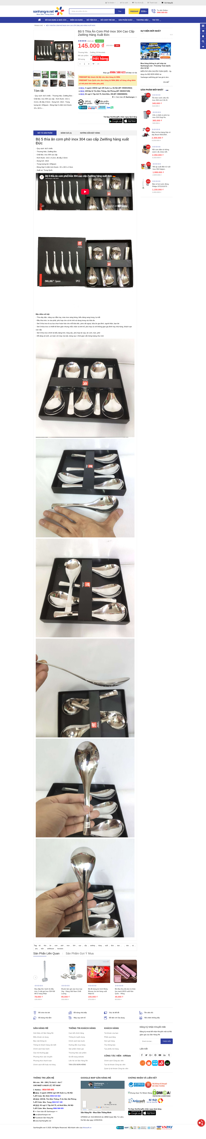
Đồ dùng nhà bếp (80, 1012)
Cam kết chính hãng (76, 1033)
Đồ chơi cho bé (44, 1012)
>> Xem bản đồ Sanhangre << (46, 1111)
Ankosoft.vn (87, 1128)
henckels (60, 949)
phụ (36, 949)
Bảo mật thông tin (40, 1041)
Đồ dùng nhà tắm (45, 1018)
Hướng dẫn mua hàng (77, 1045)
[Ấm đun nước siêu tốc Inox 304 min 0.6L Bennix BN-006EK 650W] (146, 97)
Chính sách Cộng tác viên (114, 1061)
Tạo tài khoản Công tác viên (114, 1065)
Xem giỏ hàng (109, 1041)
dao (118, 945)
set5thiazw (50, 949)
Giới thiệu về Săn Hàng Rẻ (43, 1033)
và (133, 945)
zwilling (92, 945)
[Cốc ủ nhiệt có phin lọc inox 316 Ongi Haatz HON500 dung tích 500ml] (146, 115)
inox (68, 945)
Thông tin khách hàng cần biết (44, 1045)
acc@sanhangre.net (43, 1114)
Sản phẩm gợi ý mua (80, 953)
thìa (45, 945)
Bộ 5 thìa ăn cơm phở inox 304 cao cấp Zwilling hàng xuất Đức (70, 25)
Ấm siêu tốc (148, 1012)
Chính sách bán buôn (77, 1041)
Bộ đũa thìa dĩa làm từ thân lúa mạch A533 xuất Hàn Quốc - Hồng (125, 991)
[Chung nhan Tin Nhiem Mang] (140, 1093)
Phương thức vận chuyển (42, 1057)
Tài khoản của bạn (111, 1033)
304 (74, 945)
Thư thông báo (109, 1045)
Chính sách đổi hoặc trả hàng (44, 1065)
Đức (112, 945)
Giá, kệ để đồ (114, 1012)
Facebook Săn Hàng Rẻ (44, 1118)
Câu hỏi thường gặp (40, 1053)
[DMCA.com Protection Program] (161, 1093)
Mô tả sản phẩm (45, 133)
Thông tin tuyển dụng (77, 1037)
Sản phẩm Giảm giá (76, 1049)
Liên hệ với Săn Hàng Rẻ (78, 1061)
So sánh (125, 3)
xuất (106, 945)
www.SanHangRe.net (43, 1121)
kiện (42, 949)
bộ (40, 945)
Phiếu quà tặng (110, 1037)
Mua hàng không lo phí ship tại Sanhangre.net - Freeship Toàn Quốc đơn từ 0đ (156, 65)
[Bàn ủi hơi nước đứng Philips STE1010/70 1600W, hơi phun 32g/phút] (146, 184)
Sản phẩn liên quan (46, 953)
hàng (100, 945)
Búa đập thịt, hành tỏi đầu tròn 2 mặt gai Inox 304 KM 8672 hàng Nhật (44, 991)
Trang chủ (38, 25)
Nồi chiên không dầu (152, 1018)
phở (62, 945)
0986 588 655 (162, 12)
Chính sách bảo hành (41, 1049)
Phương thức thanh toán (42, 1061)
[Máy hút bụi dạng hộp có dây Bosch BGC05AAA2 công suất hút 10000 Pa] (146, 132)
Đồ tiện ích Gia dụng (117, 1018)
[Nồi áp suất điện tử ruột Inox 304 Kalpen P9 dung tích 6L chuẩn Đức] (146, 166)
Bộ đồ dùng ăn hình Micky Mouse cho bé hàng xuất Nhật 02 (98, 991)
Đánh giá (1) (66, 133)
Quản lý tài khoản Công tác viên (116, 1068)
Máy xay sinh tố (79, 1018)
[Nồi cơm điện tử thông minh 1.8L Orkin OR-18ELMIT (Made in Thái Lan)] (146, 149)
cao (80, 945)
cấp (85, 945)
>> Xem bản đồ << (125, 97)
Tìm (119, 11)
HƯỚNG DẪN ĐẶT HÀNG (90, 133)
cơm (56, 945)
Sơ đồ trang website (76, 1057)
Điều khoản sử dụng (41, 1037)
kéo (127, 945)
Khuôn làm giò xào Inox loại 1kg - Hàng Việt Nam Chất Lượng (71, 991)
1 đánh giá (90, 41)
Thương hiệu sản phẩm (77, 1053)
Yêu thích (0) (138, 3)
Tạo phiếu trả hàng (111, 1049)
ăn (50, 945)
